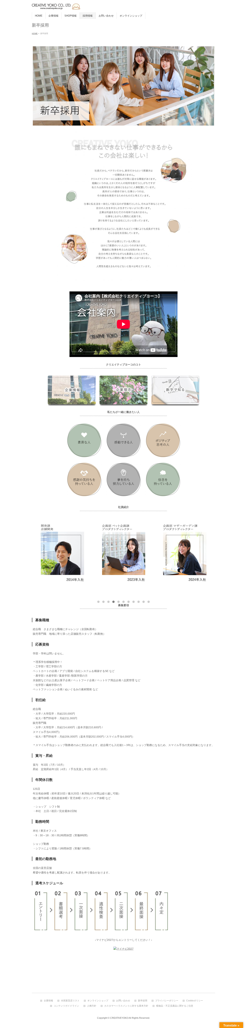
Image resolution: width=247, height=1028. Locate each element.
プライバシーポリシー (166, 1000)
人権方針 (91, 1006)
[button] (98, 602)
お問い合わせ (123, 1000)
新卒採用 (142, 1000)
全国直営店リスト (70, 1000)
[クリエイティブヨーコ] (80, 5)
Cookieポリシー (194, 1000)
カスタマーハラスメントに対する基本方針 (126, 1006)
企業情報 (48, 1000)
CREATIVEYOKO (119, 1018)
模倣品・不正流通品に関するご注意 (174, 1006)
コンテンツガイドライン (66, 1006)
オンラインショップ (97, 1000)
